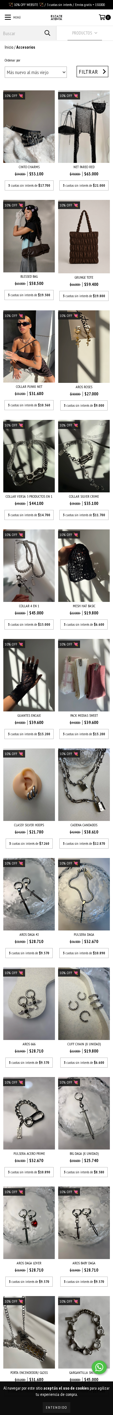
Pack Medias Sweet (84, 715)
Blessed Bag (29, 276)
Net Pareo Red (83, 166)
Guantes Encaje (29, 715)
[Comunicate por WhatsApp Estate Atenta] (99, 1367)
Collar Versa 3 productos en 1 (29, 496)
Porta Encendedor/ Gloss (29, 1372)
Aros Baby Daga (84, 1263)
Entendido (56, 1407)
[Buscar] (47, 33)
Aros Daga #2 (29, 934)
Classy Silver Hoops (29, 825)
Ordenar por (12, 60)
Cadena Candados (84, 825)
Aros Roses (84, 386)
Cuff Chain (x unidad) (84, 1044)
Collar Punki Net (29, 386)
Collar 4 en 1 (29, 605)
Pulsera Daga (84, 934)
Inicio (9, 47)
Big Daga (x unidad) (84, 1153)
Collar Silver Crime (84, 496)
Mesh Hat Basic (84, 605)
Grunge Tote (84, 277)
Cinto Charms (29, 166)
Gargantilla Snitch (84, 1372)
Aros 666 (29, 1044)
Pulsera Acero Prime (29, 1153)
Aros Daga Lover (29, 1263)
